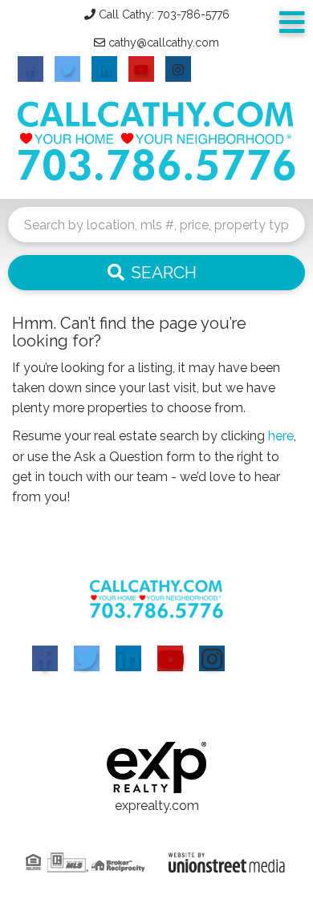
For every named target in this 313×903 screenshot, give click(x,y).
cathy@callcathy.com (163, 42)
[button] (156, 272)
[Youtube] (170, 658)
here (281, 435)
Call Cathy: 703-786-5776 (164, 14)
